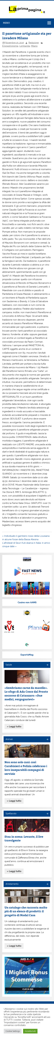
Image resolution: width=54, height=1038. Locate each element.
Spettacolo (11, 813)
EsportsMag (27, 654)
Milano (34, 46)
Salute (9, 665)
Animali (9, 739)
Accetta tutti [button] (30, 1031)
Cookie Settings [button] (13, 1031)
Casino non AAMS (27, 602)
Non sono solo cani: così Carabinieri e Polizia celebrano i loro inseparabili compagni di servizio (25, 768)
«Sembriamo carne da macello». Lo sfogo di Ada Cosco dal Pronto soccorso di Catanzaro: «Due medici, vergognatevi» (26, 693)
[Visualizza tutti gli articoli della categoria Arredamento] (47, 884)
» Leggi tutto (14, 726)
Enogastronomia (10, 46)
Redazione (33, 42)
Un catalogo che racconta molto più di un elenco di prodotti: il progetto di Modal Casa (25, 911)
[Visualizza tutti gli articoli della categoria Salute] (47, 665)
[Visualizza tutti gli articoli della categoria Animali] (47, 739)
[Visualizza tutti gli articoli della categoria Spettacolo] (47, 814)
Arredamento (12, 884)
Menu (6, 22)
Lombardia (24, 46)
